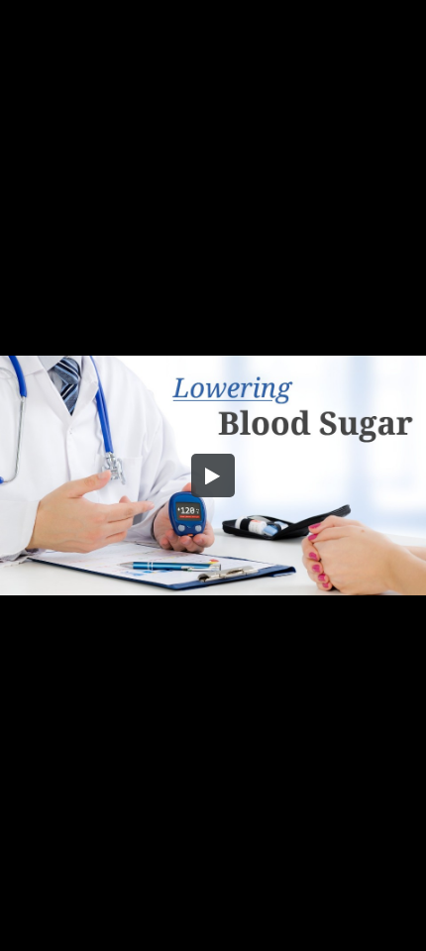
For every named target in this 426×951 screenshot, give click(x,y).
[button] (213, 475)
